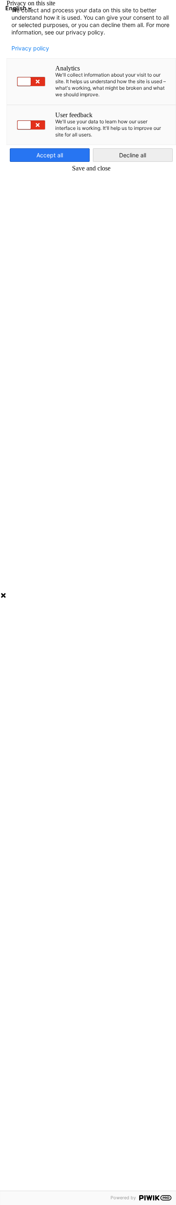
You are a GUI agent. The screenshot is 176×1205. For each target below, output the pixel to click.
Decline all (132, 155)
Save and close (91, 168)
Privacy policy (30, 48)
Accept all (49, 155)
